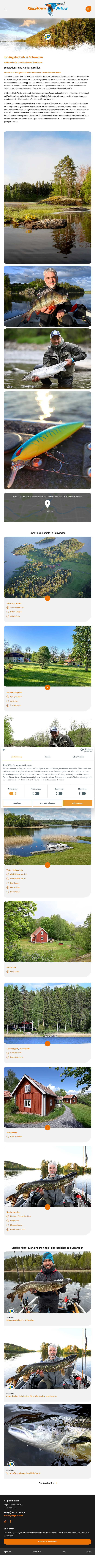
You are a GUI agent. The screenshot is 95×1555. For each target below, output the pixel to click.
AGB (63, 1552)
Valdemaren (11, 1132)
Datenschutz (37, 1552)
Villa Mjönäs (15, 616)
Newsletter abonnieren (47, 1541)
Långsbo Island (16, 1225)
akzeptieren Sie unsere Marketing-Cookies (35, 496)
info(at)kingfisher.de (13, 1515)
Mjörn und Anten (13, 603)
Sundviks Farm (15, 1053)
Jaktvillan (14, 701)
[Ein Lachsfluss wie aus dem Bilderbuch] (47, 1435)
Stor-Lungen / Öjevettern (18, 1048)
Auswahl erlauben (47, 803)
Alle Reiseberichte (47, 1483)
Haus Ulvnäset (16, 1137)
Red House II (15, 887)
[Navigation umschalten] (5, 9)
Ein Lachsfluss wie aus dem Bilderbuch (23, 1473)
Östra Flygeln (15, 705)
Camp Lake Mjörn (17, 607)
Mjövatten (11, 967)
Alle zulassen (77, 803)
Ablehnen (17, 803)
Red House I (14, 883)
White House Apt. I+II (18, 874)
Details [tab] (47, 757)
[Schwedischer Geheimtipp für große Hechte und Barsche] (47, 1358)
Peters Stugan (16, 612)
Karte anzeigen (46, 511)
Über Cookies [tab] (78, 757)
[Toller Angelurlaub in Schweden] (47, 1282)
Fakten (89, 1552)
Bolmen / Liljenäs (14, 692)
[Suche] (88, 9)
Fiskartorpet (15, 892)
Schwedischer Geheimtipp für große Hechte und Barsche (31, 1396)
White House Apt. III (18, 878)
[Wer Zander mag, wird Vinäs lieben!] (47, 833)
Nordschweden (13, 1212)
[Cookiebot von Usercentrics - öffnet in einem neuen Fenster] (82, 750)
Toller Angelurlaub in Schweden (20, 1320)
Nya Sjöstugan (16, 696)
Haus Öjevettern (16, 1057)
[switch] (36, 793)
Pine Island (14, 1220)
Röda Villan (14, 971)
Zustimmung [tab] (16, 757)
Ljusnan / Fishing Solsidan (20, 1216)
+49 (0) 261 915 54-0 (14, 1512)
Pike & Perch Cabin (17, 1229)
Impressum (7, 1552)
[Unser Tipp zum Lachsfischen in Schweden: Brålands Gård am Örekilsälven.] (47, 745)
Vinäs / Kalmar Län (14, 870)
